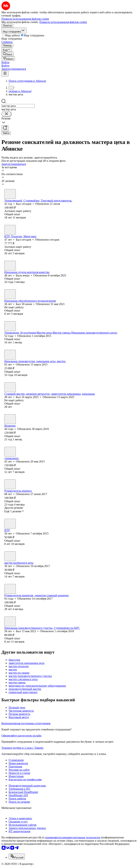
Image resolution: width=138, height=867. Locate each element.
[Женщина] (10, 265)
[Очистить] (6, 114)
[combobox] (18, 106)
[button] (5, 62)
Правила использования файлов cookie (63, 22)
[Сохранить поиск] (5, 128)
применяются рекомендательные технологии (72, 837)
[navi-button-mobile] (5, 73)
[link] (7, 54)
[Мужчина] (10, 194)
